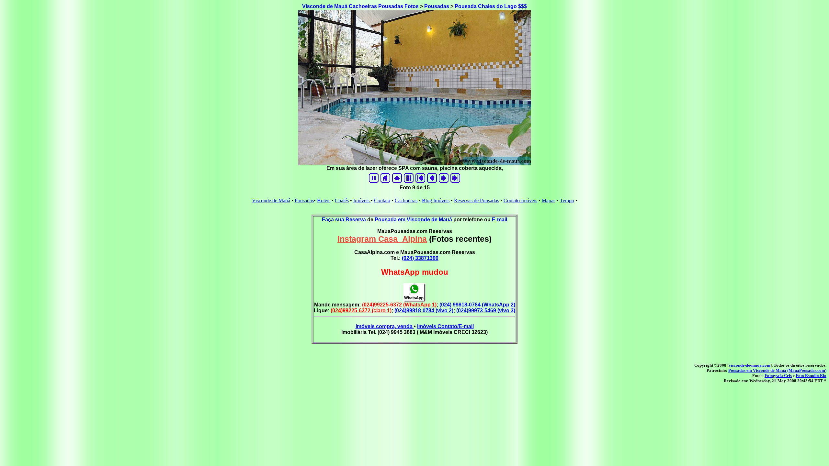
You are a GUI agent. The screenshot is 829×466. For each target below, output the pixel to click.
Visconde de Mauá (271, 200)
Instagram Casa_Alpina (382, 238)
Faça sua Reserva (344, 219)
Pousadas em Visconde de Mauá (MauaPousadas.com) (777, 370)
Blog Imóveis (435, 200)
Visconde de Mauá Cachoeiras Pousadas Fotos (360, 6)
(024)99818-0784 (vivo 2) (423, 310)
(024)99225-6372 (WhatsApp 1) (399, 304)
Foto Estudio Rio (811, 375)
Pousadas (436, 6)
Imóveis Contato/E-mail (445, 326)
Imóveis (362, 200)
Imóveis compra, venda (385, 326)
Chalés (342, 200)
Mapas (548, 200)
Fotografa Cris (778, 375)
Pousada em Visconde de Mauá (413, 219)
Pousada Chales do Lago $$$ (491, 6)
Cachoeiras (406, 200)
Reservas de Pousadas (476, 200)
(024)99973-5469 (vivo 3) (485, 310)
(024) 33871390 (420, 258)
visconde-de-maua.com (749, 365)
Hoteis (323, 200)
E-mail (499, 219)
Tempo (567, 200)
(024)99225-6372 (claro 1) (361, 310)
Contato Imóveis (520, 200)
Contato (382, 200)
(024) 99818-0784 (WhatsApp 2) (477, 304)
